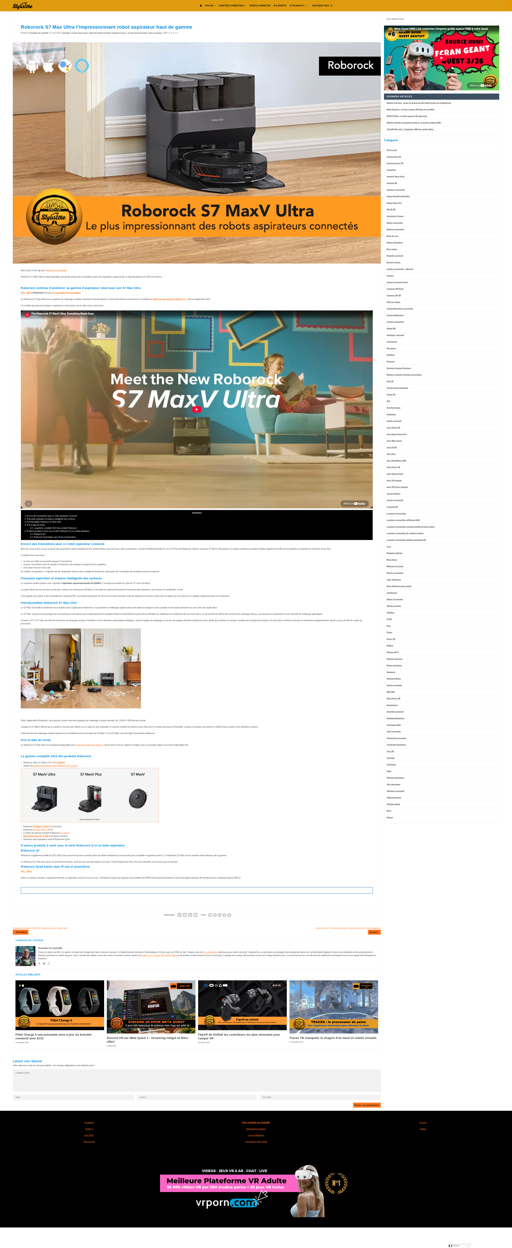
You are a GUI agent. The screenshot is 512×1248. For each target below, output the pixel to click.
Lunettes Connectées (396, 513)
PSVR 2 (390, 646)
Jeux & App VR (393, 427)
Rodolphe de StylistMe (38, 33)
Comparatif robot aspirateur (67, 293)
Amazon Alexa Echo (79, 33)
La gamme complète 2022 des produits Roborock (53, 528)
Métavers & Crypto (395, 566)
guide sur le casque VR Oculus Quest (160, 955)
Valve (389, 771)
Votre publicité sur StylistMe (256, 1122)
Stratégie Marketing (395, 718)
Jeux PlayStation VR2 (396, 461)
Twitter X (89, 1129)
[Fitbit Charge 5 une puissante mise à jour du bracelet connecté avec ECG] (59, 1005)
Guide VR (391, 394)
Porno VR (391, 639)
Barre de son (392, 236)
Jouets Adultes (393, 494)
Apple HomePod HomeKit (99, 33)
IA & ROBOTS (280, 5)
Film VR (390, 381)
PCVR (389, 619)
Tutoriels (391, 758)
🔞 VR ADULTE (296, 5)
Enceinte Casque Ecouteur (399, 368)
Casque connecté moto (397, 282)
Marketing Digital (394, 553)
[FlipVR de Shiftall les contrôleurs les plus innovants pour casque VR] (242, 1005)
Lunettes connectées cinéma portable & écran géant (410, 527)
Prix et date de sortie (35, 525)
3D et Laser (392, 150)
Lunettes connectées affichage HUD (403, 520)
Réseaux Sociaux (394, 659)
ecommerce (392, 342)
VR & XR (209, 5)
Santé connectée (394, 685)
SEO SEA (391, 692)
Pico (389, 626)
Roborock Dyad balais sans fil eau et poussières (53, 537)
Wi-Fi (389, 811)
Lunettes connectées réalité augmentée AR (406, 540)
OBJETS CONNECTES (260, 5)
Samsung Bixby (394, 678)
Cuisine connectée (395, 322)
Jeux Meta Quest (394, 441)
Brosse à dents (393, 262)
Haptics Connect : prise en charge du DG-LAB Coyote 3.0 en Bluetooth (419, 103)
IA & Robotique (393, 408)
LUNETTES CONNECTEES (231, 5)
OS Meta (390, 613)
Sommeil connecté (395, 712)
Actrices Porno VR (395, 163)
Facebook (89, 1122)
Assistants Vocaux (118, 33)
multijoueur (392, 593)
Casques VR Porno (395, 289)
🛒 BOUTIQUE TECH (319, 5)
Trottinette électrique (396, 745)
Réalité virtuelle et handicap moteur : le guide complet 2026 (414, 123)
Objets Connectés (395, 599)
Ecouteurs (391, 348)
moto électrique (394, 580)
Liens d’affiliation (256, 1135)
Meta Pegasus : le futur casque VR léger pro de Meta (410, 109)
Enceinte (391, 361)
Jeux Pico (391, 454)
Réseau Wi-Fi (393, 652)
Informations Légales (256, 1129)
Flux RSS (89, 1135)
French (455, 1246)
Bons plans (392, 249)
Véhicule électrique (395, 778)
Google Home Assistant (137, 33)
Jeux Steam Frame (395, 474)
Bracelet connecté (395, 256)
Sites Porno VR (393, 698)
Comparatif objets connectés (400, 309)
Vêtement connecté (395, 791)
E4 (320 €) (65, 833)
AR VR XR (391, 209)
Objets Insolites (394, 606)
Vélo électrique (393, 784)
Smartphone (392, 705)
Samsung (391, 672)
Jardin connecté (394, 421)
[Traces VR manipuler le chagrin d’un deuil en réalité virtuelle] (333, 1006)
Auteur (423, 1129)
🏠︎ (201, 5)
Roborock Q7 (38, 534)
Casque (390, 275)
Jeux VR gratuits (394, 480)
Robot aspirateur (155, 33)
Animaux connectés (396, 190)
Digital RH (391, 328)
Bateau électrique (395, 242)
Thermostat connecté (396, 738)
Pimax (389, 632)
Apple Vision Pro (394, 203)
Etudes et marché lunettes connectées (404, 375)
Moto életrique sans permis (399, 586)
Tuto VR (390, 751)
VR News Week (393, 804)
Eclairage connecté (395, 335)
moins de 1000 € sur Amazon (89, 745)
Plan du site (89, 1142)
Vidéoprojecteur (394, 797)
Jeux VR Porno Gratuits (397, 487)
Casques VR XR (394, 295)
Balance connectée (395, 229)
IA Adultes (391, 414)
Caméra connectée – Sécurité (400, 269)
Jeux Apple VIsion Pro (397, 434)
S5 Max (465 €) (40, 830)
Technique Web (394, 725)
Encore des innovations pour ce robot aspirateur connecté (51, 516)
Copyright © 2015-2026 (256, 1142)
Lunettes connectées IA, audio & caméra (405, 533)
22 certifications (210, 952)
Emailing (391, 355)
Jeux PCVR (392, 447)
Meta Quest (392, 560)
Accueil (423, 1122)
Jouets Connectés (395, 500)
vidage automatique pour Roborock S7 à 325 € (55, 766)
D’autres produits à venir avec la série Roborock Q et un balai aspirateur (57, 531)
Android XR (392, 183)
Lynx (389, 546)
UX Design (391, 764)
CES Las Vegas (393, 302)
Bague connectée (395, 223)
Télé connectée (394, 731)
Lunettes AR (392, 507)
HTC (389, 401)
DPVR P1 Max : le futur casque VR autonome (407, 116)
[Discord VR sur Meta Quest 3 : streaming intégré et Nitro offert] (151, 1006)
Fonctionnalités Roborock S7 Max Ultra (43, 522)
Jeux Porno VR (393, 467)
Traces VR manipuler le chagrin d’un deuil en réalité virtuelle (332, 1038)
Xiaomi (390, 817)
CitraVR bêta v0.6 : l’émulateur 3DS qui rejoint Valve (410, 129)
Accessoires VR (394, 157)
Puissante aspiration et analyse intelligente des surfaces (50, 519)
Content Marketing (395, 315)
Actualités (66, 33)
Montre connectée (395, 573)
